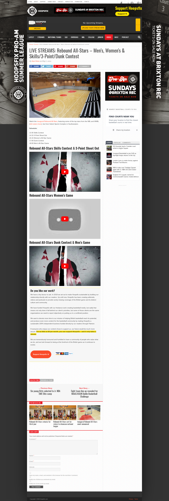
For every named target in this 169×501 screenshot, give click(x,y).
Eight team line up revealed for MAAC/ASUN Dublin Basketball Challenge (84, 394)
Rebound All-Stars (47, 380)
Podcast (125, 37)
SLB (66, 37)
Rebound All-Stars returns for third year (40, 422)
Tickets (86, 2)
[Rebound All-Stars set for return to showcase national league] (64, 419)
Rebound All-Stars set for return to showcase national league (63, 423)
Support (43, 2)
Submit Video (52, 2)
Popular (117, 142)
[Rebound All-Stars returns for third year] (40, 419)
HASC (116, 37)
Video (109, 37)
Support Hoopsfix (40, 354)
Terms (136, 499)
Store (30, 2)
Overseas (74, 37)
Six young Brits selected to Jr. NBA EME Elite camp (45, 392)
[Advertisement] (71, 370)
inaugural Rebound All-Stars (47, 121)
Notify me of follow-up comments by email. (42, 479)
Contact (60, 2)
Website (31, 467)
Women (32, 43)
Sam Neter (35, 61)
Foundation (78, 2)
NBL (83, 37)
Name (31, 455)
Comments (126, 142)
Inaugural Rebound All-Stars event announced (87, 422)
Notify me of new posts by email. (39, 483)
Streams (40, 37)
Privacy (131, 499)
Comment (32, 439)
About (36, 2)
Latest (31, 37)
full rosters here (35, 124)
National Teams (54, 37)
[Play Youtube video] (64, 172)
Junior (100, 37)
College (91, 37)
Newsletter (69, 2)
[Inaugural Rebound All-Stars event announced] (88, 419)
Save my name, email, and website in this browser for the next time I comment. (53, 475)
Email (31, 461)
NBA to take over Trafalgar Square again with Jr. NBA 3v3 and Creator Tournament (124, 169)
